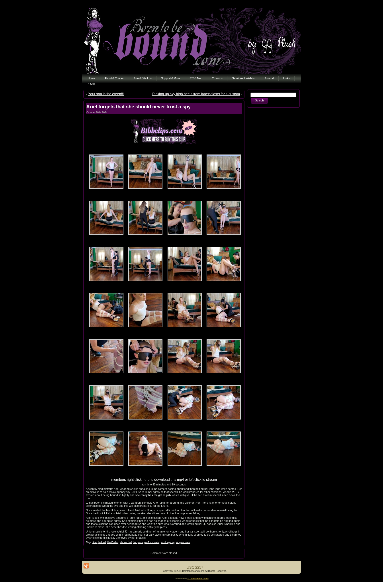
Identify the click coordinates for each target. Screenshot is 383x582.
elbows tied (126, 542)
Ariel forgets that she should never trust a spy (138, 106)
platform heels (151, 542)
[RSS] (86, 565)
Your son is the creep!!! (106, 94)
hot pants (138, 542)
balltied (102, 542)
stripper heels (183, 542)
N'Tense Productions (198, 578)
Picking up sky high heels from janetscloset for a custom (196, 94)
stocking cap (167, 542)
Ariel (94, 542)
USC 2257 (195, 567)
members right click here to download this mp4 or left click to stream (164, 479)
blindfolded (112, 542)
